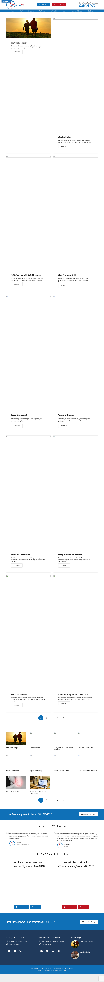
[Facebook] (15, 951)
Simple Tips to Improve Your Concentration (73, 694)
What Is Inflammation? (19, 694)
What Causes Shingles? (19, 43)
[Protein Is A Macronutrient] (28, 493)
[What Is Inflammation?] (28, 632)
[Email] (9, 951)
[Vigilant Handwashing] (75, 353)
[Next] (63, 717)
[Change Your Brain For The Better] (75, 493)
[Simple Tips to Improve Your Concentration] (75, 632)
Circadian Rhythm (64, 137)
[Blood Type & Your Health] (75, 213)
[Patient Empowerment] (28, 353)
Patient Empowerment (19, 415)
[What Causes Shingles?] (28, 28)
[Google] (20, 951)
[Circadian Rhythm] (75, 75)
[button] (24, 11)
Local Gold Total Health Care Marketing (55, 970)
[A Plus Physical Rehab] (15, 4)
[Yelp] (26, 951)
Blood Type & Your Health (67, 275)
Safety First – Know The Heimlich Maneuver (26, 275)
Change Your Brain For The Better (70, 555)
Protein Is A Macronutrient (20, 555)
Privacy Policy (68, 968)
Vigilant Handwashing (66, 415)
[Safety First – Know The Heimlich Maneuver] (28, 213)
